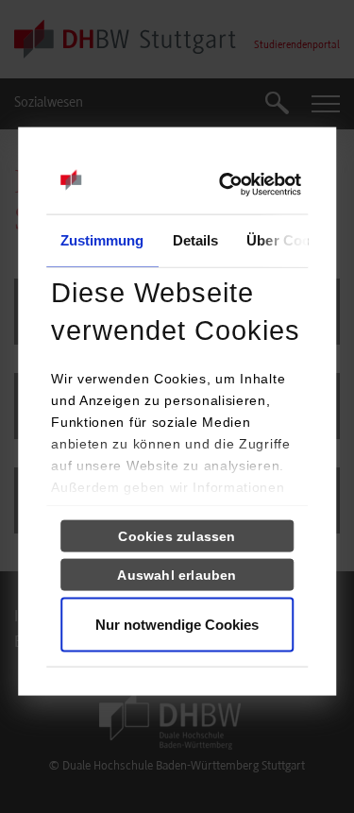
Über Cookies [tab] (291, 240)
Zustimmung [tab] (102, 240)
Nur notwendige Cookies (177, 625)
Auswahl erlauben (176, 575)
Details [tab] (196, 240)
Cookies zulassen (176, 536)
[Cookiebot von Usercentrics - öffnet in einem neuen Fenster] (218, 185)
